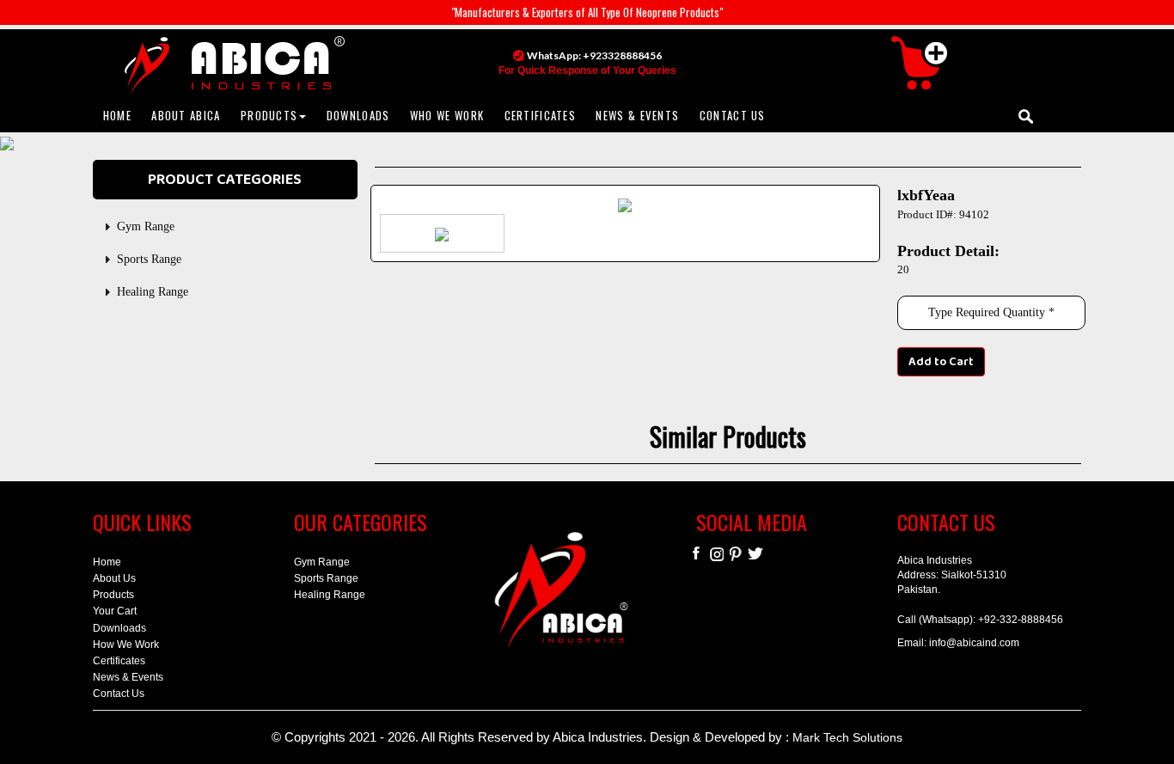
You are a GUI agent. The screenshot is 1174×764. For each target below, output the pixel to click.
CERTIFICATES (540, 115)
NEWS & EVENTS (637, 115)
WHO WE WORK (447, 115)
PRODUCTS (269, 115)
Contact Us (118, 694)
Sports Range (149, 259)
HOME (117, 115)
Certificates (119, 661)
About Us (114, 578)
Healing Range (152, 291)
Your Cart (115, 611)
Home (107, 562)
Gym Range (145, 226)
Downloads (119, 628)
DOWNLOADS (358, 115)
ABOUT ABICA (185, 115)
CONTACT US (733, 115)
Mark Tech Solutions (847, 737)
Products (113, 595)
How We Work (126, 645)
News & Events (128, 677)
